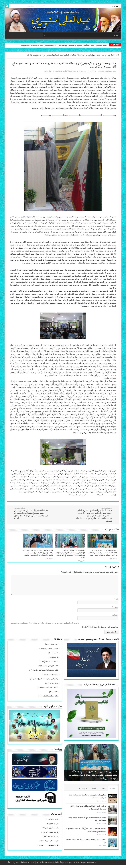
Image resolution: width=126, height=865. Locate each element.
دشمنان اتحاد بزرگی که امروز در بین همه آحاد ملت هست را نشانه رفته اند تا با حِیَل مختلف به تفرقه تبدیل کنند (103, 553)
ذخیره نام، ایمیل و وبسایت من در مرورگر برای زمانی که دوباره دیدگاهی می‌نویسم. (45, 623)
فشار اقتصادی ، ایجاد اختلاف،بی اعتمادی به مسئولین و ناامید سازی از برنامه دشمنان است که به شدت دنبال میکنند (38, 553)
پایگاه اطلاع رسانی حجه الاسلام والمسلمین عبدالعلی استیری (38, 862)
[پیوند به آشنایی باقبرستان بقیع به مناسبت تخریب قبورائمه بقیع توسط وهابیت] (112, 798)
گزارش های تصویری (60, 71)
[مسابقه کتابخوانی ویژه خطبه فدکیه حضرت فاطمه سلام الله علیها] (91, 737)
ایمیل (116, 607)
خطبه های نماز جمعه (51, 666)
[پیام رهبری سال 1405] (91, 676)
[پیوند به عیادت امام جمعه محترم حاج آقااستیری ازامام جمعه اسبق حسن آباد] (112, 820)
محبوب (112, 788)
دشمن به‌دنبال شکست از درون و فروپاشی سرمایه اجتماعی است (83, 45)
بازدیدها (55, 657)
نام (117, 599)
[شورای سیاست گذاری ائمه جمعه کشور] (34, 803)
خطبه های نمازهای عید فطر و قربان (45, 670)
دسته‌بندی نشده (52, 674)
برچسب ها (83, 788)
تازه (103, 788)
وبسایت (115, 615)
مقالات (56, 692)
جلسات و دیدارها (51, 662)
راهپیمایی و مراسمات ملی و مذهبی (45, 679)
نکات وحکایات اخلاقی (50, 696)
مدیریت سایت (103, 71)
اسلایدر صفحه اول (51, 649)
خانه (117, 55)
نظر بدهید (47, 71)
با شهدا (55, 653)
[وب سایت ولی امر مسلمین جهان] (34, 765)
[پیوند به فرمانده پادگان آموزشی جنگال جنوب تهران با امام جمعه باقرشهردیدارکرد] (112, 809)
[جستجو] (7, 6)
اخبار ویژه (110, 55)
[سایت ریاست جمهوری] (34, 777)
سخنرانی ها (72, 71)
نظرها (94, 788)
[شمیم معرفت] (63, 20)
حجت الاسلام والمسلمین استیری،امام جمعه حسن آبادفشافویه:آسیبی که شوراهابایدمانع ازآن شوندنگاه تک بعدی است (31, 513)
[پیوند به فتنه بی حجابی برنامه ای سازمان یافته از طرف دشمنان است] (112, 842)
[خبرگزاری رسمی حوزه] (34, 790)
